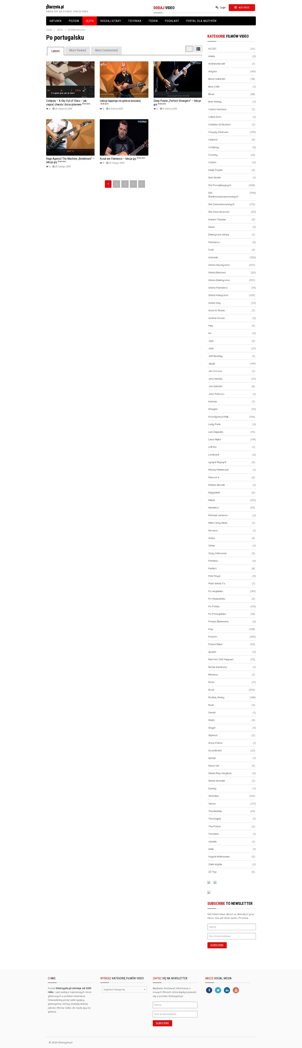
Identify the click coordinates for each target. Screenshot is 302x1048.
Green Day (214, 302)
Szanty (212, 788)
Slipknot (212, 735)
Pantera (213, 560)
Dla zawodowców (218, 211)
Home (49, 30)
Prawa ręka (215, 644)
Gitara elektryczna (218, 280)
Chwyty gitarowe (218, 132)
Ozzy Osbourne (217, 553)
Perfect (212, 568)
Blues (211, 94)
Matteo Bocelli (216, 484)
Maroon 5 (213, 477)
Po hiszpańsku (216, 598)
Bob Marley (214, 101)
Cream (212, 162)
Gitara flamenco (218, 287)
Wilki (211, 849)
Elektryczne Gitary (218, 234)
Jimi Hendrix (215, 378)
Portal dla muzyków (201, 21)
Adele (211, 56)
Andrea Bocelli (216, 63)
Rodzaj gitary (110, 21)
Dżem (211, 227)
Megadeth (214, 492)
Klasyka (212, 409)
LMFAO (212, 446)
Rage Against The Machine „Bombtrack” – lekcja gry (70, 160)
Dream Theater (217, 219)
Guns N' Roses (216, 310)
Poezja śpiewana (218, 621)
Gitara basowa (217, 272)
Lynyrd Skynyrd (217, 462)
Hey (210, 325)
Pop (210, 629)
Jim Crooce (215, 371)
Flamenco (214, 242)
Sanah (212, 712)
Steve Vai (213, 765)
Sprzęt (212, 758)
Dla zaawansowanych (221, 204)
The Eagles (214, 818)
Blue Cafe (213, 86)
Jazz (211, 340)
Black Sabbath (216, 78)
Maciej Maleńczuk (218, 469)
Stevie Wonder (216, 780)
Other (211, 545)
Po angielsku (215, 591)
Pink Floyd (214, 576)
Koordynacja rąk (218, 416)
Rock (211, 682)
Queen (212, 651)
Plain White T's (216, 583)
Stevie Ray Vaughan (220, 773)
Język (89, 21)
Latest (56, 51)
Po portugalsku (217, 613)
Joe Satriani (215, 386)
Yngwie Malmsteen (219, 856)
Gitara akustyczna (218, 264)
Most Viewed (77, 50)
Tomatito (213, 833)
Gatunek (56, 21)
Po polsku (214, 606)
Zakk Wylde (215, 864)
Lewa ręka (214, 439)
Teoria (153, 21)
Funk (211, 249)
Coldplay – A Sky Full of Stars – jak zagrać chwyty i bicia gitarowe (68, 102)
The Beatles (215, 811)
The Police (214, 826)
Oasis (211, 538)
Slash (211, 720)
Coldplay (213, 147)
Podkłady (172, 21)
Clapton (213, 139)
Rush (211, 705)
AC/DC (212, 48)
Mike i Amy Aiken (217, 522)
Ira (209, 333)
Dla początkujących (219, 185)
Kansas (212, 401)
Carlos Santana (217, 109)
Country (213, 154)
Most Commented (106, 50)
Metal (211, 500)
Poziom (74, 21)
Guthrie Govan (216, 318)
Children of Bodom (219, 124)
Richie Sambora (217, 667)
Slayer (211, 727)
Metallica (213, 507)
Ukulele (212, 841)
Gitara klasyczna (218, 295)
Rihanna (213, 674)
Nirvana (212, 530)
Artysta (212, 71)
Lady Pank (214, 424)
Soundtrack (215, 750)
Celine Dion (214, 116)
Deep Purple (215, 170)
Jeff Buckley (215, 356)
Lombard (213, 454)
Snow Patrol (215, 742)
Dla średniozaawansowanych (223, 194)
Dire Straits (214, 177)
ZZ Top (212, 871)
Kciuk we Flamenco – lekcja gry (123, 158)
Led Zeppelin (215, 431)
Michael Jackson (218, 515)
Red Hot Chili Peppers (220, 659)
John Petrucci (216, 393)
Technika (134, 21)
